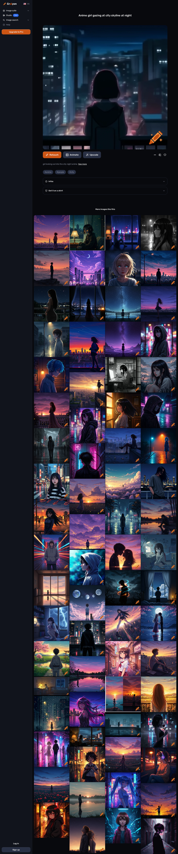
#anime (48, 172)
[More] (154, 154)
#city (71, 172)
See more (82, 164)
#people (60, 172)
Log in (16, 843)
